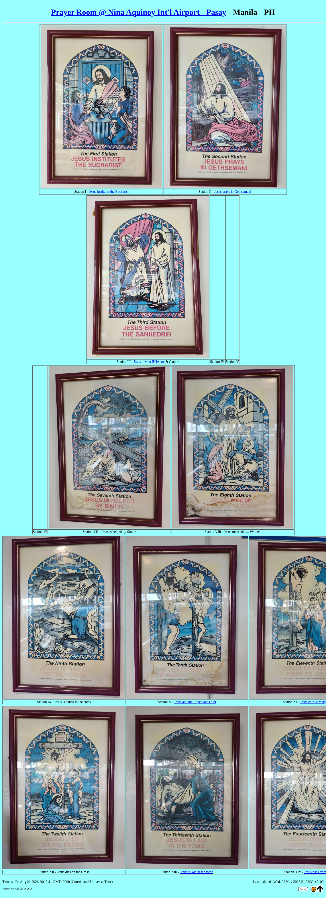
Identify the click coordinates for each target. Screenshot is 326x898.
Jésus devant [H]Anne (149, 362)
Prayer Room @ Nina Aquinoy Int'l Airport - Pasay (138, 12)
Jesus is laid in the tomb (196, 872)
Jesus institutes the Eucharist (108, 191)
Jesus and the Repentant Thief (195, 702)
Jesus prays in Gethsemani (232, 191)
